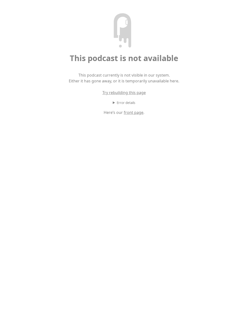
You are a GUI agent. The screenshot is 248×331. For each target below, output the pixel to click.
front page (133, 112)
